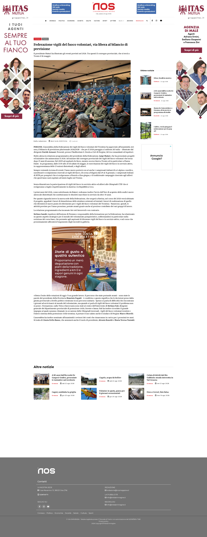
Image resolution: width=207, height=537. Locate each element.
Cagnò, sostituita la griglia (64, 392)
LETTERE (113, 21)
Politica (50, 513)
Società (156, 116)
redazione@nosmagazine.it (118, 490)
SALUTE (88, 21)
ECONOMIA (70, 21)
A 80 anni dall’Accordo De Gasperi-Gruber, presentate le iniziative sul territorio (64, 377)
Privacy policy (103, 521)
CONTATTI (43, 495)
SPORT (105, 21)
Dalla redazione (40, 141)
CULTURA (97, 21)
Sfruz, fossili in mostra (162, 78)
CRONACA (52, 21)
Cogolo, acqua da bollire (110, 378)
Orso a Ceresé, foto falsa (158, 392)
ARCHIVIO (130, 21)
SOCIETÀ (80, 21)
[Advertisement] (84, 341)
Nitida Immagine (109, 523)
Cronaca (157, 100)
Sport (91, 513)
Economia (59, 513)
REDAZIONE (110, 487)
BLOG (120, 21)
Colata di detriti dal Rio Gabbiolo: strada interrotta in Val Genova (160, 377)
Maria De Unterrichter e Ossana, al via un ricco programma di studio (163, 110)
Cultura (156, 81)
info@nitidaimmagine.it (116, 498)
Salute (75, 513)
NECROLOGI (139, 21)
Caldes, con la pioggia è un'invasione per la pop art (163, 129)
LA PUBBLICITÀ (111, 495)
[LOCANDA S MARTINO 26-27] (84, 258)
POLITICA (62, 21)
